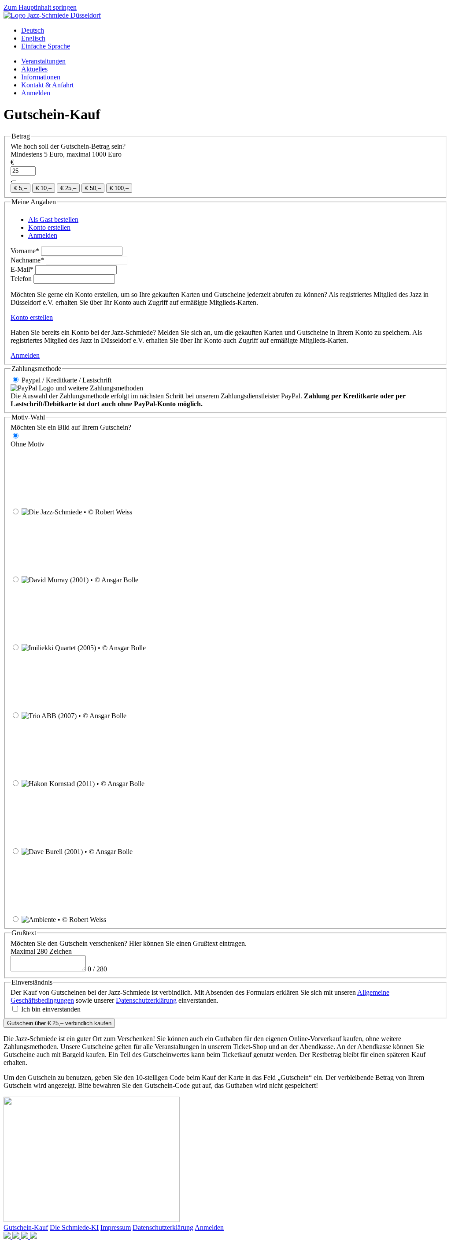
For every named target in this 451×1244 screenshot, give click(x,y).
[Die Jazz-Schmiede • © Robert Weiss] (200, 512)
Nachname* (27, 260)
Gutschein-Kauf (26, 1227)
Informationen (40, 77)
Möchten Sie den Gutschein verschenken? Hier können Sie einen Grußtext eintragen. (129, 943)
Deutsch (32, 30)
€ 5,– (20, 188)
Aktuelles (34, 69)
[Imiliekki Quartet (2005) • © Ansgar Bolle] (214, 648)
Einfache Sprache (45, 46)
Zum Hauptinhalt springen (40, 7)
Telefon (21, 278)
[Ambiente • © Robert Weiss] (174, 919)
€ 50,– (93, 188)
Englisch (33, 38)
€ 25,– (68, 188)
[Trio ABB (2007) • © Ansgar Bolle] (194, 715)
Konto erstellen (32, 317)
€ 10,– (44, 188)
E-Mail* (22, 269)
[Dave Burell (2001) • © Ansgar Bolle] (200, 851)
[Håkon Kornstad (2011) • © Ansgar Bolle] (212, 783)
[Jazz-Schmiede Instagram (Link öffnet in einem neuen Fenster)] (16, 1236)
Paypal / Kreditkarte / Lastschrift (66, 380)
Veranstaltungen (43, 61)
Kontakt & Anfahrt (47, 85)
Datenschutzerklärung (146, 1000)
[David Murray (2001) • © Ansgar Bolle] (206, 580)
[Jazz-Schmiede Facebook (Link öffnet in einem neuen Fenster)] (8, 1236)
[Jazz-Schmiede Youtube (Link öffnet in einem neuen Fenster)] (25, 1236)
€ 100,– (119, 188)
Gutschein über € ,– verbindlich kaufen (59, 1023)
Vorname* (25, 251)
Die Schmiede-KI (74, 1227)
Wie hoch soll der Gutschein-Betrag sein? (68, 146)
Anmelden (35, 93)
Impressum (115, 1227)
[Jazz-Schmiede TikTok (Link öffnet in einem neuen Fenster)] (33, 1236)
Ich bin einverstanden (51, 1009)
